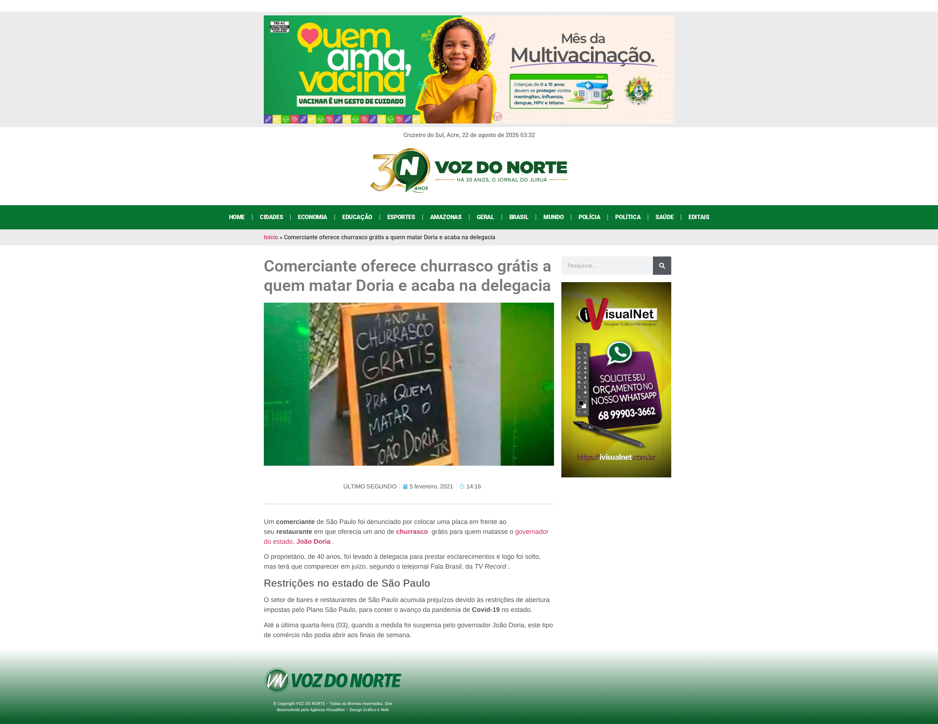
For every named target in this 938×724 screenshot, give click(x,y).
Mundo (553, 217)
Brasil (519, 217)
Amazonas (446, 217)
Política (627, 217)
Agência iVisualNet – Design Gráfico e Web (349, 710)
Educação (357, 217)
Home (237, 217)
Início (271, 237)
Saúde (664, 217)
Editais (698, 217)
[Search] (662, 265)
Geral (485, 217)
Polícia (589, 217)
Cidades (271, 217)
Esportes (401, 217)
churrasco (412, 531)
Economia (312, 217)
